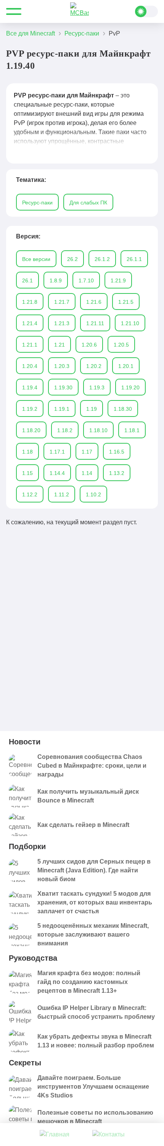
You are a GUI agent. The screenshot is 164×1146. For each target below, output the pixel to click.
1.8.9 (56, 280)
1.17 (87, 452)
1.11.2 (61, 494)
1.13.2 (116, 473)
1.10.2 (93, 494)
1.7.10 (86, 280)
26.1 (27, 280)
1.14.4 (57, 473)
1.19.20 (130, 387)
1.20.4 (29, 366)
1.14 (87, 473)
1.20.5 (121, 345)
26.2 (72, 259)
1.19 (91, 409)
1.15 (27, 473)
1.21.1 (29, 345)
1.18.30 (123, 409)
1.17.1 (57, 452)
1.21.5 (125, 302)
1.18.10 (98, 430)
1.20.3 (61, 366)
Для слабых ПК (88, 202)
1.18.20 (31, 430)
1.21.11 (95, 323)
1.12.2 (29, 494)
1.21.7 (61, 302)
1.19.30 (63, 387)
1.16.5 (116, 452)
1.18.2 (64, 430)
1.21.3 (61, 323)
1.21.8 (29, 302)
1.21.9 (118, 280)
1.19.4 (29, 387)
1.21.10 (130, 323)
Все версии (36, 259)
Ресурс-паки (37, 202)
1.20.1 (125, 366)
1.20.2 (93, 366)
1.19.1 (61, 409)
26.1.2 (102, 259)
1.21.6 (93, 302)
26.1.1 (134, 259)
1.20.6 (89, 345)
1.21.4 (29, 323)
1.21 (59, 345)
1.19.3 (97, 387)
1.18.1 (132, 430)
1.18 (27, 452)
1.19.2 (29, 409)
